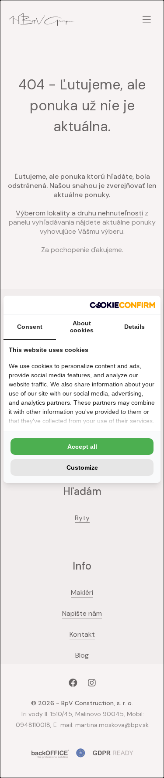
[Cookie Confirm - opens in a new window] (122, 305)
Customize (82, 467)
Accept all (82, 446)
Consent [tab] (29, 326)
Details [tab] (134, 326)
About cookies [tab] (82, 327)
